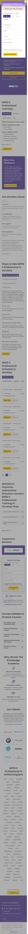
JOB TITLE (5, 36)
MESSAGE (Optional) (7, 42)
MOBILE (5, 30)
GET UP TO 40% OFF (10, 54)
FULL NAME (5, 19)
